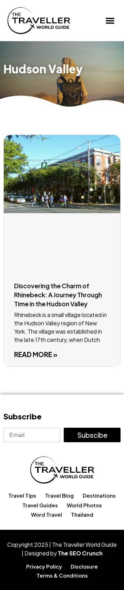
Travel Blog (59, 495)
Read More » (36, 354)
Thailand (82, 514)
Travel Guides (40, 505)
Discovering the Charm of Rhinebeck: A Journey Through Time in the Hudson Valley (58, 295)
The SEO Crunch (80, 553)
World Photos (84, 505)
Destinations (99, 495)
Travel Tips (22, 495)
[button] (110, 20)
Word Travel (46, 514)
